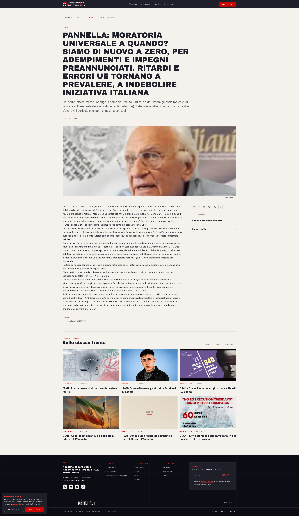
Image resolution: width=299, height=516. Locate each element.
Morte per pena (111, 471)
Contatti (166, 475)
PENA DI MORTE (89, 17)
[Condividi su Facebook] (209, 207)
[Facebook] (77, 487)
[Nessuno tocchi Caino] (74, 4)
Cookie (223, 512)
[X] (65, 487)
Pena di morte (110, 467)
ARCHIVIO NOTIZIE (71, 17)
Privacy (214, 512)
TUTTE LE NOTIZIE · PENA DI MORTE (220, 344)
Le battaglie (145, 4)
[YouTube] (71, 487)
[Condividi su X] (215, 207)
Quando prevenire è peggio (116, 475)
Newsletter (167, 471)
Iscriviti (136, 471)
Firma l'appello (140, 467)
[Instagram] (83, 487)
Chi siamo (133, 4)
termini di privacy (207, 482)
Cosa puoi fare (226, 4)
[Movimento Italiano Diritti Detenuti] (86, 502)
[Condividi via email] (220, 207)
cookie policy (16, 504)
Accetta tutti (35, 509)
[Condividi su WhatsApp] (204, 207)
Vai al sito (230, 503)
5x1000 (137, 480)
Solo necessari (14, 509)
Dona (136, 475)
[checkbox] (192, 481)
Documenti (168, 4)
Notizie (158, 4)
